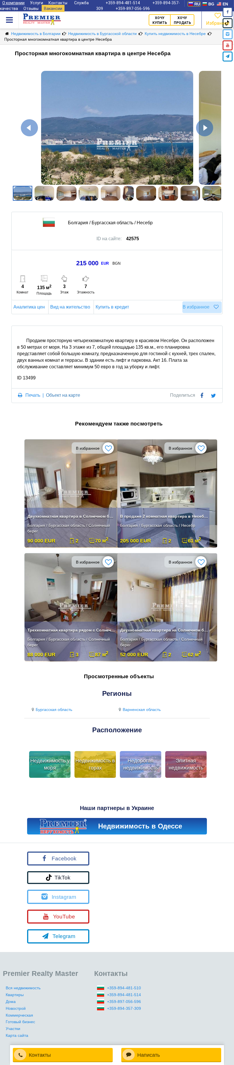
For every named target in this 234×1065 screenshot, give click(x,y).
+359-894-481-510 (124, 988)
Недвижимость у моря (50, 764)
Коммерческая (19, 1015)
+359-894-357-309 (124, 1008)
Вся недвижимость (23, 988)
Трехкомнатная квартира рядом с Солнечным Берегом (71, 630)
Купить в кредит (112, 307)
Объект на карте (63, 395)
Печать (32, 395)
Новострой (16, 1008)
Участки (13, 1028)
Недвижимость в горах (95, 764)
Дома (11, 1001)
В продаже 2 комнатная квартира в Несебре (164, 516)
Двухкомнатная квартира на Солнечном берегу (164, 630)
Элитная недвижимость (186, 764)
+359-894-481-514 (124, 994)
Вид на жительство (70, 307)
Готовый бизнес (20, 1021)
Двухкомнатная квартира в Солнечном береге (71, 516)
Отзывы (31, 8)
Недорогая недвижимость (140, 764)
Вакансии (53, 8)
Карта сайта (17, 1035)
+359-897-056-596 (133, 8)
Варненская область (142, 709)
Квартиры (15, 994)
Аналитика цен (29, 307)
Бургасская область (54, 709)
